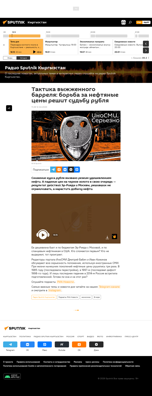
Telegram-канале (109, 286)
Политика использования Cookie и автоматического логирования (34, 365)
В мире (97, 297)
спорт (80, 336)
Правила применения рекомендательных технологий (96, 365)
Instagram (55, 290)
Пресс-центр (131, 336)
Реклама (78, 361)
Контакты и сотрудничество (56, 361)
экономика (85, 297)
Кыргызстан (9, 336)
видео (90, 336)
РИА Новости (65, 282)
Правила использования (28, 361)
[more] (9, 108)
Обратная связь (132, 365)
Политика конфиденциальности (118, 361)
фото (100, 336)
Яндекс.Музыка (112, 235)
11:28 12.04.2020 (39, 107)
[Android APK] (12, 376)
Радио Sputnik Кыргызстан (44, 297)
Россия (70, 336)
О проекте (8, 361)
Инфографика (114, 336)
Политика (25, 336)
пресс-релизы (92, 361)
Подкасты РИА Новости (68, 297)
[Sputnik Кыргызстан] (14, 24)
